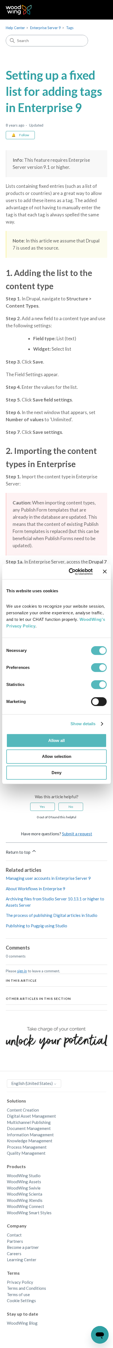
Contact (14, 1234)
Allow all (56, 740)
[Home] (19, 10)
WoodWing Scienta (24, 1193)
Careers (14, 1253)
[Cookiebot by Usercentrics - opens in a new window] (70, 571)
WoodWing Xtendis (25, 1200)
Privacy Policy (20, 1282)
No (71, 807)
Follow (24, 135)
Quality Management (26, 1153)
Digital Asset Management (31, 1115)
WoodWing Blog (22, 1323)
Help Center (15, 28)
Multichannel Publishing (29, 1122)
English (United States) (32, 1083)
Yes (42, 807)
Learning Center (21, 1259)
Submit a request (77, 833)
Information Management (30, 1134)
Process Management (27, 1147)
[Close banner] (105, 571)
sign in (22, 971)
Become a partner (23, 1247)
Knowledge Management (29, 1140)
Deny (56, 772)
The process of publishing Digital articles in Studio (51, 915)
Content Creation (23, 1109)
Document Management (29, 1128)
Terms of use (18, 1294)
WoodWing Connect (25, 1206)
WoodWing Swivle (24, 1187)
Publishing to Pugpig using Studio (36, 925)
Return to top (18, 852)
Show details (82, 723)
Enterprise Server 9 (45, 28)
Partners (15, 1241)
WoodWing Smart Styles (29, 1212)
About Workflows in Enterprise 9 (35, 888)
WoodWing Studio (24, 1175)
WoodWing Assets (24, 1181)
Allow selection (56, 756)
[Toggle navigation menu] (97, 9)
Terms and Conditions (26, 1288)
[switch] (99, 667)
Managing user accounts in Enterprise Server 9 (48, 878)
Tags (70, 28)
